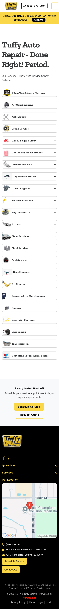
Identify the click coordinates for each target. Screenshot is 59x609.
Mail (49, 602)
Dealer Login (36, 602)
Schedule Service (29, 406)
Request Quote (29, 414)
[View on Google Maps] (29, 510)
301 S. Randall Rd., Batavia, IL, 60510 (24, 554)
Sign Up (38, 19)
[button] (29, 93)
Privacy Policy (15, 588)
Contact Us (10, 569)
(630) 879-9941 (13, 544)
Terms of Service (35, 588)
